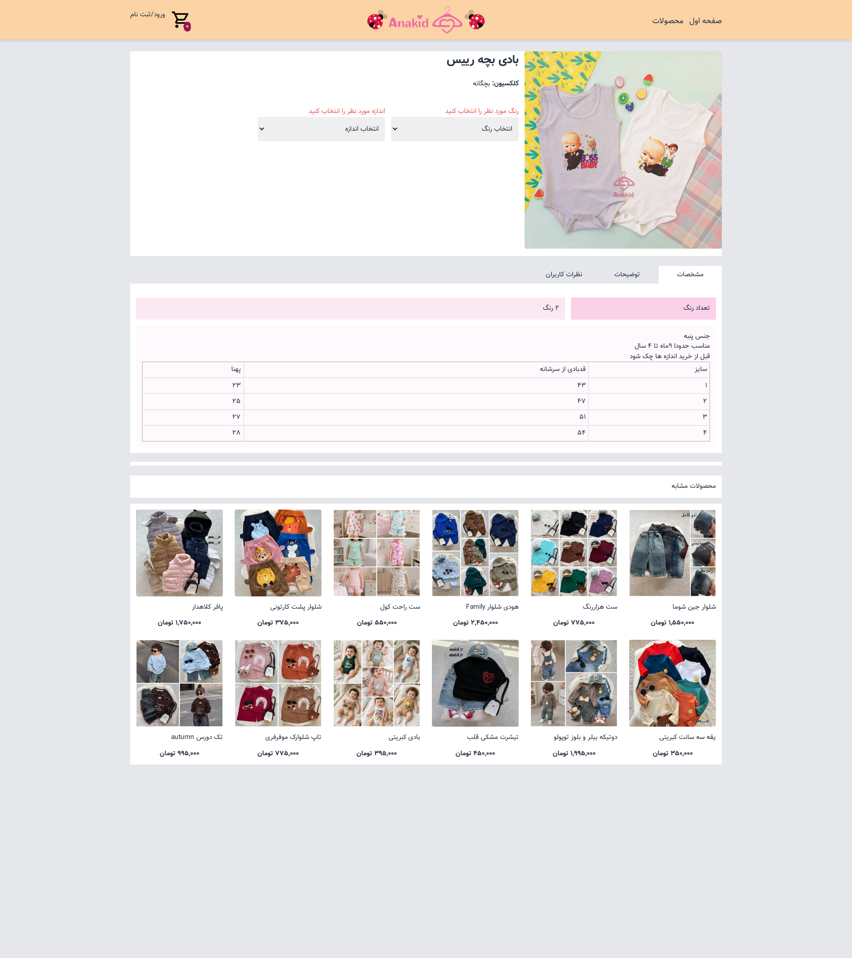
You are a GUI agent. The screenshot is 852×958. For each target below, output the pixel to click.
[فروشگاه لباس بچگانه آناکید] (426, 20)
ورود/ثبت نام (147, 14)
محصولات (667, 21)
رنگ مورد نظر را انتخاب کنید (482, 111)
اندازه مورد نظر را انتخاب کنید (347, 111)
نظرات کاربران (564, 274)
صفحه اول (705, 21)
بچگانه (481, 83)
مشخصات (690, 274)
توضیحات (627, 274)
